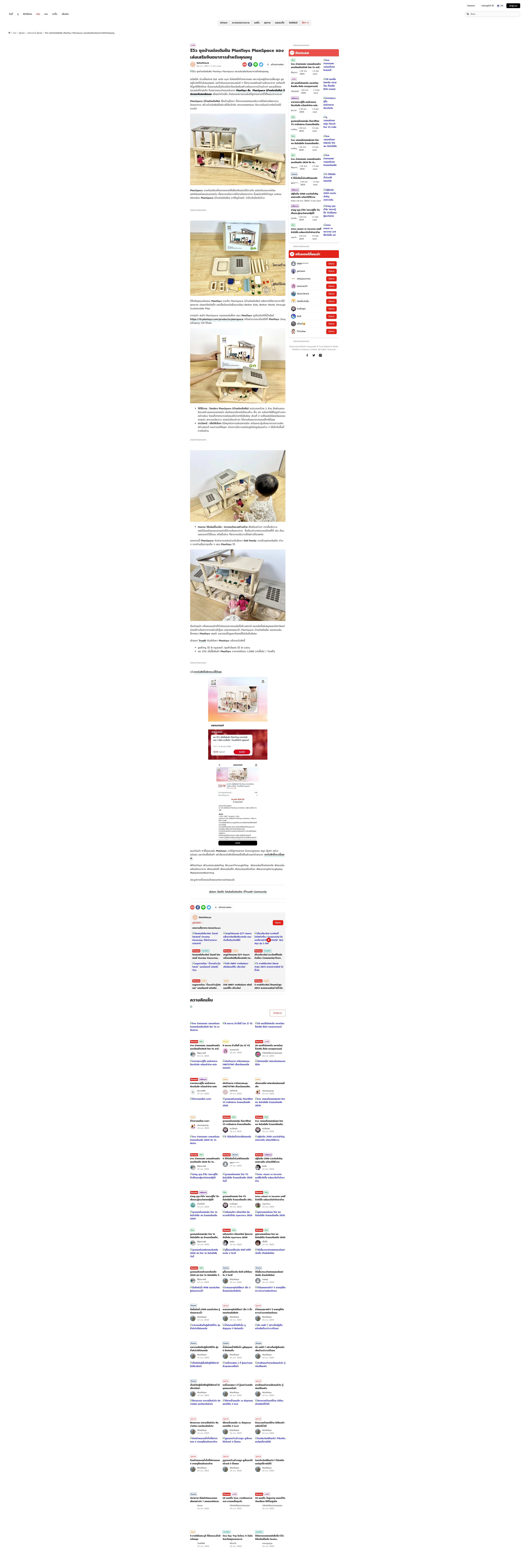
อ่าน (38, 14)
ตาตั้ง (54, 14)
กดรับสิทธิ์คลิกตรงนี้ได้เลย (208, 672)
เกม (46, 14)
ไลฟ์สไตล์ (293, 22)
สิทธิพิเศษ (27, 14)
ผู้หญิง (22, 32)
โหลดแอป (471, 5)
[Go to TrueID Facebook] (307, 356)
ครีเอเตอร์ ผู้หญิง (34, 32)
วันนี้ (11, 14)
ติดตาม (278, 922)
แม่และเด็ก (279, 22)
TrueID (17, 5)
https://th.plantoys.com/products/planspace (216, 319)
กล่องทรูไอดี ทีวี (487, 5)
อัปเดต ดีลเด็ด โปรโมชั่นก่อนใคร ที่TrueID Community (238, 892)
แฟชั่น (257, 22)
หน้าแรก (223, 22)
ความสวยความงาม (241, 22)
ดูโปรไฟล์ (196, 922)
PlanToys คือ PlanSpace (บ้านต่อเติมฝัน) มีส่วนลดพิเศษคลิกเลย (237, 92)
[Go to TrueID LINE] (320, 356)
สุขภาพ (267, 22)
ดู (18, 14)
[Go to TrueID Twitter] (314, 356)
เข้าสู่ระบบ (513, 5)
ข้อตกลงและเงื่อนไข (297, 346)
